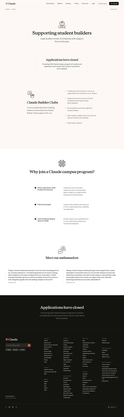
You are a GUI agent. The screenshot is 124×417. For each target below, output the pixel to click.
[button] (50, 3)
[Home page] (10, 3)
